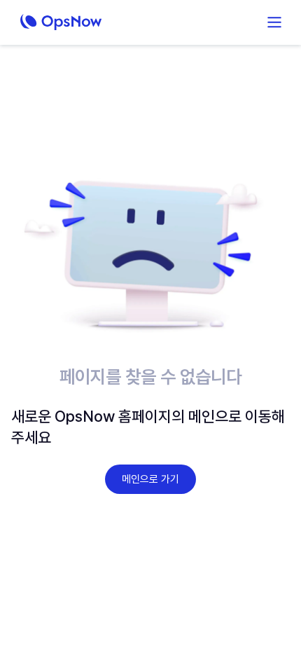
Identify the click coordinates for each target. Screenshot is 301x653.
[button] (274, 22)
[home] (84, 22)
